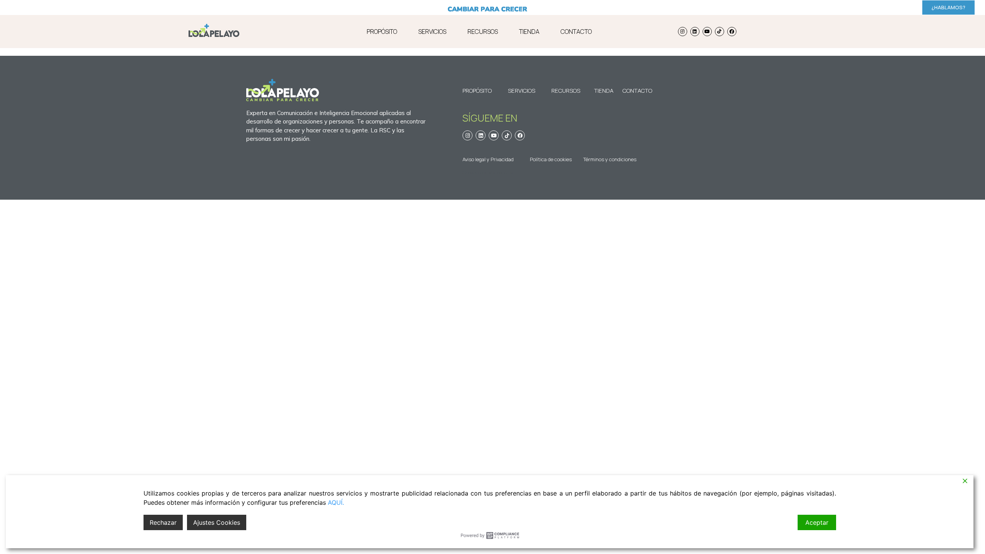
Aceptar (816, 522)
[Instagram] (682, 31)
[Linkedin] (695, 31)
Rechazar (163, 522)
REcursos (565, 91)
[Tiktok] (719, 31)
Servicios (521, 91)
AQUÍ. (336, 502)
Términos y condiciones (609, 159)
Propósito (477, 91)
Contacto (633, 91)
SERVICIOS (432, 31)
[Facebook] (731, 31)
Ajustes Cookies (216, 522)
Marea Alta (500, 172)
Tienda (603, 91)
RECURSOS (482, 31)
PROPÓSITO (382, 31)
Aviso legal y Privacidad (488, 159)
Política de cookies (551, 159)
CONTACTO (576, 31)
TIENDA (529, 31)
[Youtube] (707, 31)
